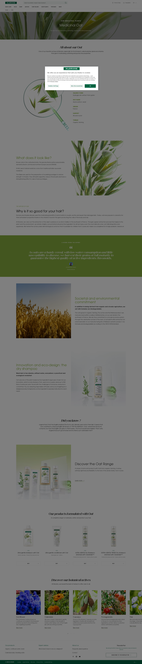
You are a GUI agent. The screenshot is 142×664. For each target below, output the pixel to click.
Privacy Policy (54, 81)
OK (90, 86)
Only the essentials (77, 86)
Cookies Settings (53, 86)
